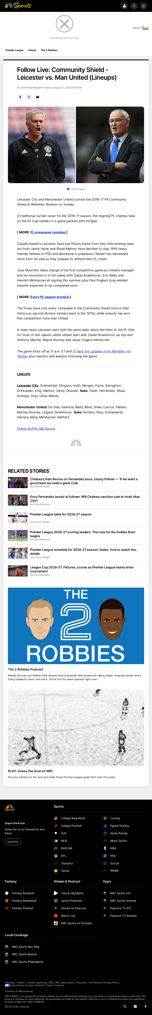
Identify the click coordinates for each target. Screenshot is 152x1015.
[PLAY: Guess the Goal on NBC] (76, 727)
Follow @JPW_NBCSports (36, 429)
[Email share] (37, 97)
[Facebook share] (20, 97)
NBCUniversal (26, 991)
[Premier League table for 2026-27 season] (18, 517)
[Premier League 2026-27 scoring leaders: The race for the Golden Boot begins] (18, 535)
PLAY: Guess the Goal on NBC (30, 771)
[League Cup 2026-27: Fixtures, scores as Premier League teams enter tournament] (18, 570)
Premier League (14, 50)
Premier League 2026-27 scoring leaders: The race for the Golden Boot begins (82, 534)
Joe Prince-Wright (31, 87)
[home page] (18, 6)
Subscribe (12, 841)
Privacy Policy (111, 982)
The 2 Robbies (49, 50)
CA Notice (39, 985)
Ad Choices (95, 982)
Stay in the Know (15, 823)
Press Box (81, 982)
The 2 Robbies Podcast (25, 669)
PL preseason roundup (47, 232)
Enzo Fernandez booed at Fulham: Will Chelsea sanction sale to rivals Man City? (85, 499)
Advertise (10, 982)
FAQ (51, 982)
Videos (32, 50)
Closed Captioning (37, 982)
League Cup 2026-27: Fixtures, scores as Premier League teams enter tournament (81, 569)
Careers (21, 982)
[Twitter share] (29, 97)
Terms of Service (55, 985)
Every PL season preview (49, 297)
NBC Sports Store (65, 982)
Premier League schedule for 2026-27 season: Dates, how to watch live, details (83, 552)
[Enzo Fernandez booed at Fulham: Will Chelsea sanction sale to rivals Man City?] (18, 500)
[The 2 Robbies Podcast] (76, 626)
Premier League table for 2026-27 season (61, 514)
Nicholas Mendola (40, 486)
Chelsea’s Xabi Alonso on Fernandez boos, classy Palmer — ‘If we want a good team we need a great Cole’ (84, 481)
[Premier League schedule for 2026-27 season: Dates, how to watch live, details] (18, 553)
